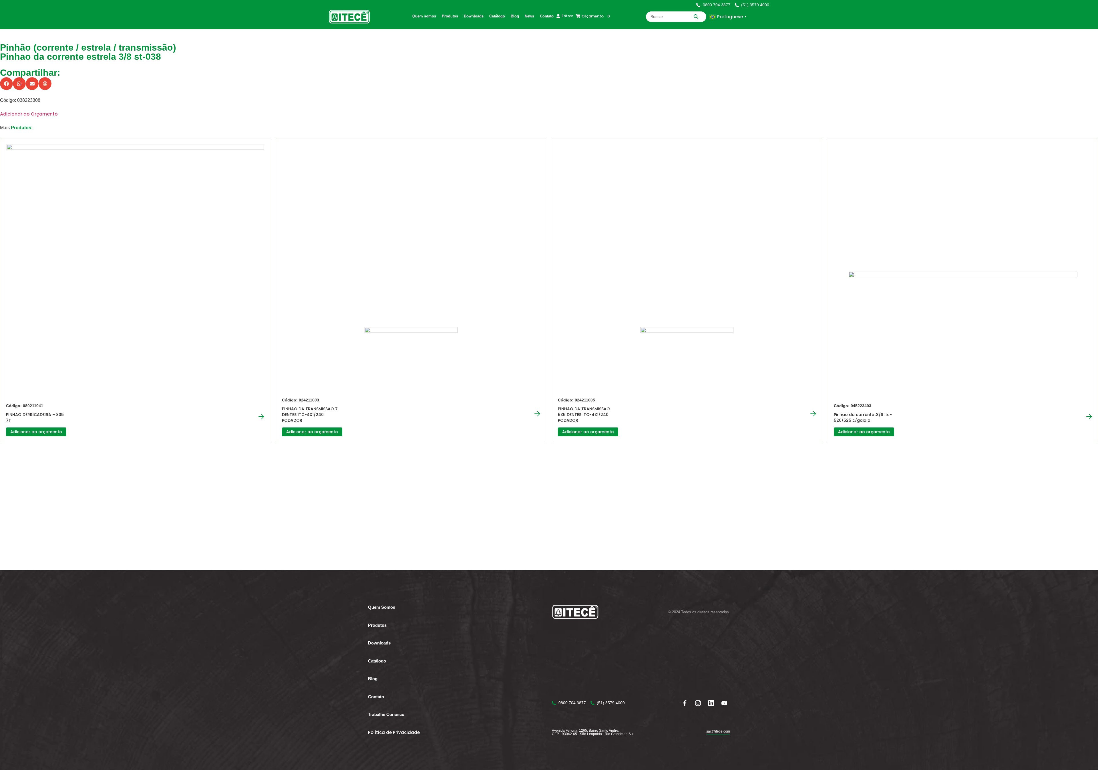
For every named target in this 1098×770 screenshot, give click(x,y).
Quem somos (424, 16)
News (529, 16)
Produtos (450, 16)
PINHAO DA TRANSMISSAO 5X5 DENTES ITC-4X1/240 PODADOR (584, 414)
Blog (515, 16)
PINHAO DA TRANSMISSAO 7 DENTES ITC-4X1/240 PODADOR (310, 414)
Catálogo (497, 16)
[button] (6, 83)
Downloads (474, 16)
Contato (547, 16)
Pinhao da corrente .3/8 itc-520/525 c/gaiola (863, 417)
